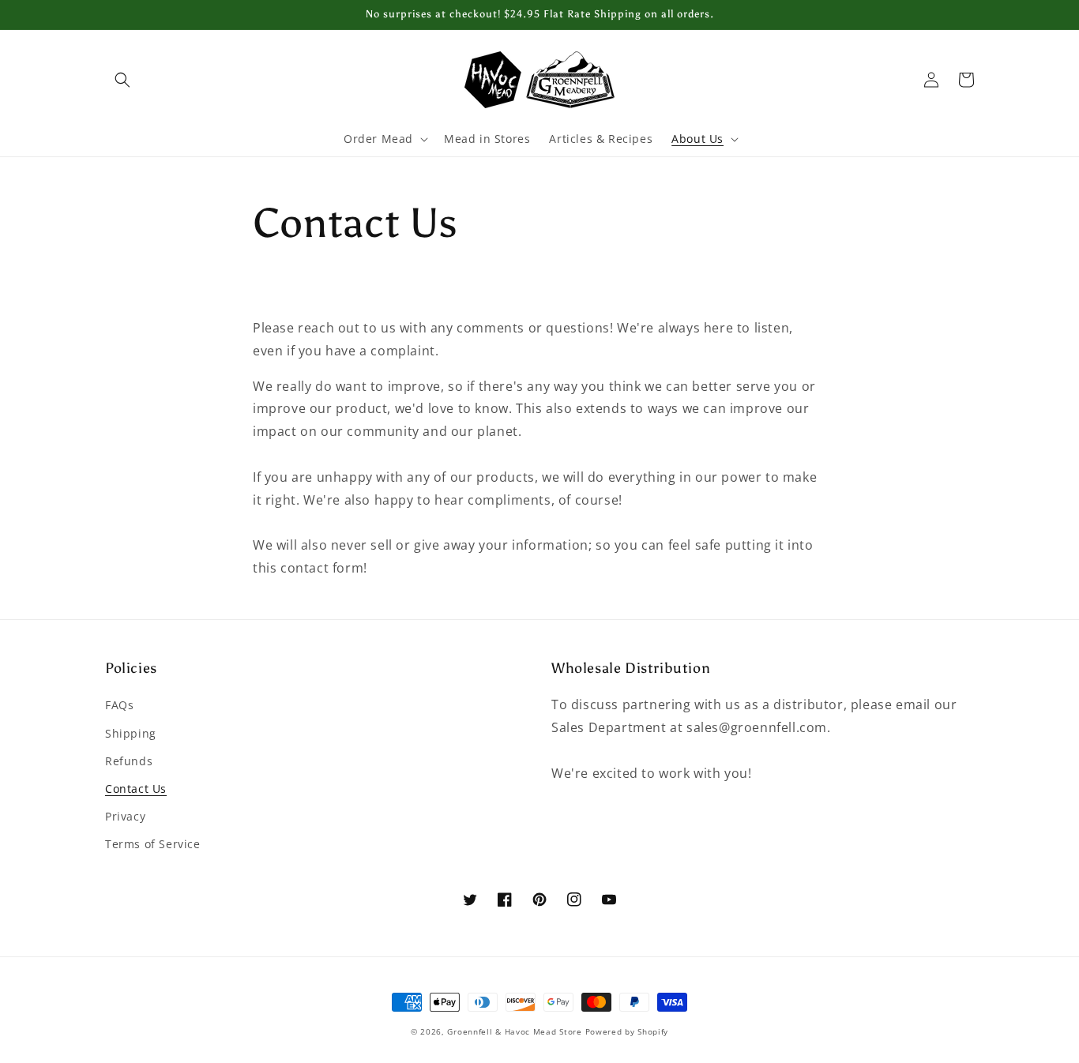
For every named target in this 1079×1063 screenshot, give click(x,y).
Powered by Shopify (627, 1031)
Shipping (130, 733)
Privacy (125, 816)
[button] (122, 79)
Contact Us (136, 788)
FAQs (119, 704)
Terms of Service (153, 843)
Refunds (128, 760)
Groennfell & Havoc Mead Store (514, 1031)
